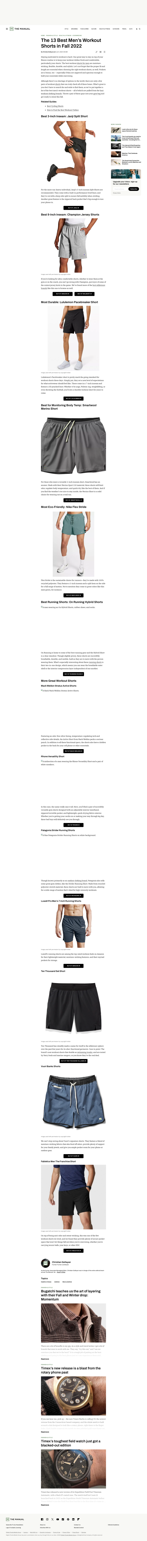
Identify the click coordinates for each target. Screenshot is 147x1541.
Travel (124, 29)
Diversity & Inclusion (45, 1532)
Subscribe (133, 189)
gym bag (97, 93)
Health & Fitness (104, 29)
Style (66, 29)
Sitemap (83, 1532)
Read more (45, 1359)
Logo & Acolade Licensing (13, 1528)
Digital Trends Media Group (13, 1532)
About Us (42, 1525)
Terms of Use (56, 1532)
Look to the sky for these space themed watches (130, 130)
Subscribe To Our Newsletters (14, 1525)
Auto (130, 29)
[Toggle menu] (7, 29)
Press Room (75, 1532)
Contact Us (77, 1525)
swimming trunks (84, 1052)
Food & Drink (84, 29)
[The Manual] (20, 29)
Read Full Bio (61, 1272)
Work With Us (33, 1532)
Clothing (57, 1282)
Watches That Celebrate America (129, 154)
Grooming (74, 29)
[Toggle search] (139, 28)
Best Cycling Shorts (55, 106)
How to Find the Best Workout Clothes (63, 110)
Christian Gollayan (48, 52)
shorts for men (83, 63)
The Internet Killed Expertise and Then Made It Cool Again (131, 146)
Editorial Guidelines (113, 1525)
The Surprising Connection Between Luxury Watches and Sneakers (131, 162)
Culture (93, 29)
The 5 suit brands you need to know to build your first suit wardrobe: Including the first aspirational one (131, 139)
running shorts (95, 662)
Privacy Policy (117, 193)
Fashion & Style (47, 1287)
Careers (25, 1532)
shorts (57, 84)
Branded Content (79, 1528)
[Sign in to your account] (136, 28)
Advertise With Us (45, 1528)
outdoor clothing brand (77, 881)
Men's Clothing (67, 1282)
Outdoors (116, 29)
